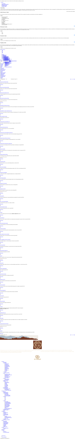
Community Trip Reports (6, 419)
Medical (6, 383)
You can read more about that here (36, 351)
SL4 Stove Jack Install (8, 403)
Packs (1, 67)
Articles (4, 400)
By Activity (1, 64)
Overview (4, 55)
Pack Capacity (7, 394)
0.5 (5, 397)
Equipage (4, 396)
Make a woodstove (7, 405)
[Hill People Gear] (2, 49)
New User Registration (6, 432)
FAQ (4, 410)
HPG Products (5, 421)
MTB (5, 66)
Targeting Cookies (4, 6)
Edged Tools (6, 381)
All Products (5, 362)
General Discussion (5, 58)
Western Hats (6, 65)
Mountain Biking (7, 365)
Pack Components (2, 70)
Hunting (6, 369)
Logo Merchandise (2, 76)
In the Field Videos (5, 414)
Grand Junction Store (7, 388)
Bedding (6, 386)
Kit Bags (1, 65)
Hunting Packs (7, 375)
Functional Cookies (4, 5)
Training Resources (5, 392)
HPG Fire (3, 57)
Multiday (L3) (6, 367)
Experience (3, 55)
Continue (2, 2)
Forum (3, 56)
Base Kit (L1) (6, 364)
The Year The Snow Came (8, 62)
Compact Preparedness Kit (8, 408)
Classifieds (4, 425)
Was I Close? (6, 63)
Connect (3, 427)
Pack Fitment (6, 393)
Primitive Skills (5, 62)
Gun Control (6, 401)
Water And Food (7, 382)
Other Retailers (7, 389)
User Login (4, 431)
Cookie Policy (3, 3)
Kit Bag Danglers (7, 372)
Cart (3, 59)
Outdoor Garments (2, 73)
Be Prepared (6, 385)
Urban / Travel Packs (7, 376)
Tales (4, 415)
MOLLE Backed (7, 379)
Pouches (4, 378)
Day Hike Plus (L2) (7, 366)
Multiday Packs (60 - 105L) (8, 374)
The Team (4, 413)
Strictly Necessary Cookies (5, 4)
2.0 (5, 399)
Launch (4, 58)
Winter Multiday (7, 368)
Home (1, 59)
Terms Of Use (3, 435)
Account (3, 58)
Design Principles (5, 412)
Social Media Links (5, 57)
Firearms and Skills (5, 59)
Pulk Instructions (7, 64)
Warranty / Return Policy (8, 390)
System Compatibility (7, 395)
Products (3, 54)
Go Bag (6, 370)
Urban (6, 371)
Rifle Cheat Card (7, 404)
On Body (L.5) (7, 363)
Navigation (6, 384)
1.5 (5, 398)
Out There (4, 424)
